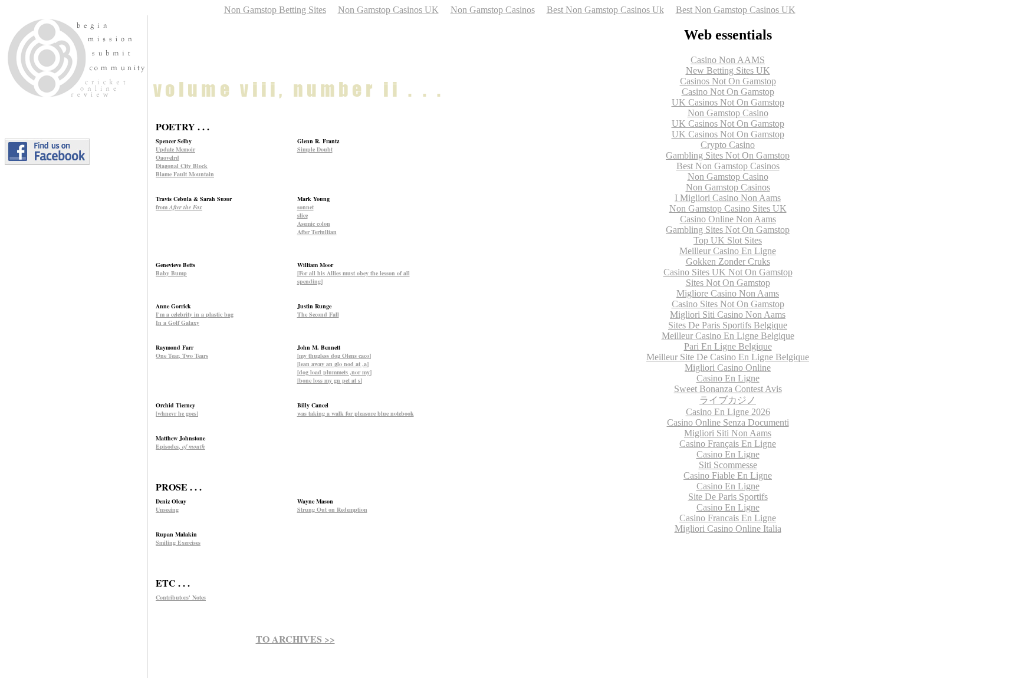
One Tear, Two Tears (182, 355)
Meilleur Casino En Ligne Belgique (728, 336)
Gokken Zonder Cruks (728, 261)
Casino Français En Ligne (727, 444)
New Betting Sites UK (728, 70)
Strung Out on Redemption (332, 509)
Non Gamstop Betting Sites (275, 10)
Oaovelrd (167, 157)
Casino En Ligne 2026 (728, 412)
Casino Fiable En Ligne (727, 475)
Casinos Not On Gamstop (728, 81)
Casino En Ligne (728, 378)
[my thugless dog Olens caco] (334, 355)
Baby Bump (171, 273)
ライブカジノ (727, 400)
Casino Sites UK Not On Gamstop (728, 272)
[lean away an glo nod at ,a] (333, 364)
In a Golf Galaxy (177, 322)
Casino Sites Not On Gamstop (728, 304)
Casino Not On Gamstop (728, 92)
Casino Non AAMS (728, 60)
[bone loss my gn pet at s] (329, 380)
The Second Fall (318, 314)
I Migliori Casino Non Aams (728, 198)
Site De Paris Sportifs (728, 497)
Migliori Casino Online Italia (728, 529)
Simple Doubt (315, 149)
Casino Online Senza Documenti (728, 422)
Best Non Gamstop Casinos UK (736, 10)
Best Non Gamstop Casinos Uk (605, 10)
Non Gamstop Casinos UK (388, 10)
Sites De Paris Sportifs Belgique (727, 325)
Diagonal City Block (182, 166)
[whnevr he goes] (177, 413)
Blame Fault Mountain (185, 174)
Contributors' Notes (181, 597)
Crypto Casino (728, 145)
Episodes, (180, 446)
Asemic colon (313, 223)
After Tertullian (317, 232)
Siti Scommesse (728, 465)
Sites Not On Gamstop (728, 283)
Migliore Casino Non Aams (727, 293)
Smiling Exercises (178, 542)
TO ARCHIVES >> (295, 639)
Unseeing (167, 509)
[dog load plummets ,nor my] (334, 372)
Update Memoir (175, 149)
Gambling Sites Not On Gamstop (728, 155)
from (179, 207)
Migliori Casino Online (728, 368)
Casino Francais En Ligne (727, 518)
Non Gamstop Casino (728, 113)
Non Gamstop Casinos (493, 10)
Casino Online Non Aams (728, 219)
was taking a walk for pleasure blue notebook (355, 413)
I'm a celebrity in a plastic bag (195, 314)
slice (302, 215)
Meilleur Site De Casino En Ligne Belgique (727, 357)
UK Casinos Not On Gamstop (728, 102)
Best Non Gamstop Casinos (728, 166)
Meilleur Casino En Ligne (727, 251)
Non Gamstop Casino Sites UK (728, 208)
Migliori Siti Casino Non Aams (727, 315)
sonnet (305, 207)
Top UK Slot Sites (727, 240)
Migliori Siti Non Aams (727, 433)
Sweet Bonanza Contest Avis (728, 389)
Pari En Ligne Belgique (728, 346)
